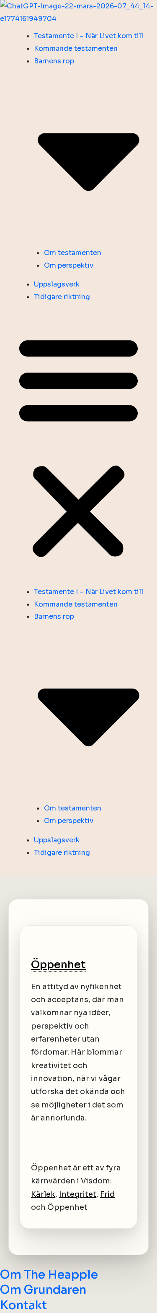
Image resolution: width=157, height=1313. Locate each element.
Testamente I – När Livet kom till (88, 35)
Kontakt (23, 1305)
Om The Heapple (49, 1274)
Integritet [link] (77, 1194)
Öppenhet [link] (58, 964)
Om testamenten (72, 252)
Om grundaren (43, 1289)
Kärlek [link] (43, 1194)
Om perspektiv (68, 265)
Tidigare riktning (62, 296)
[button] (78, 447)
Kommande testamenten (76, 48)
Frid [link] (107, 1194)
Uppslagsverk (57, 284)
